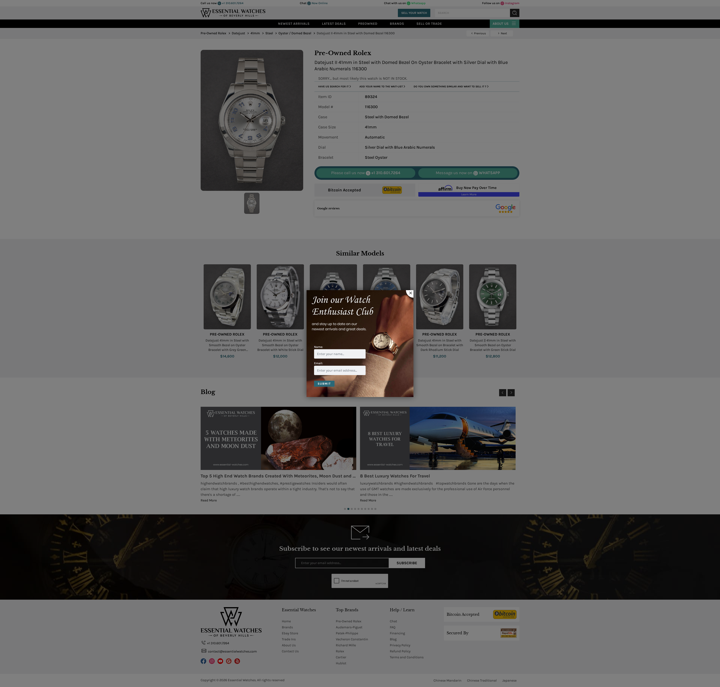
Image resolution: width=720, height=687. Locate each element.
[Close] (409, 294)
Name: (318, 347)
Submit (324, 383)
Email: (318, 363)
